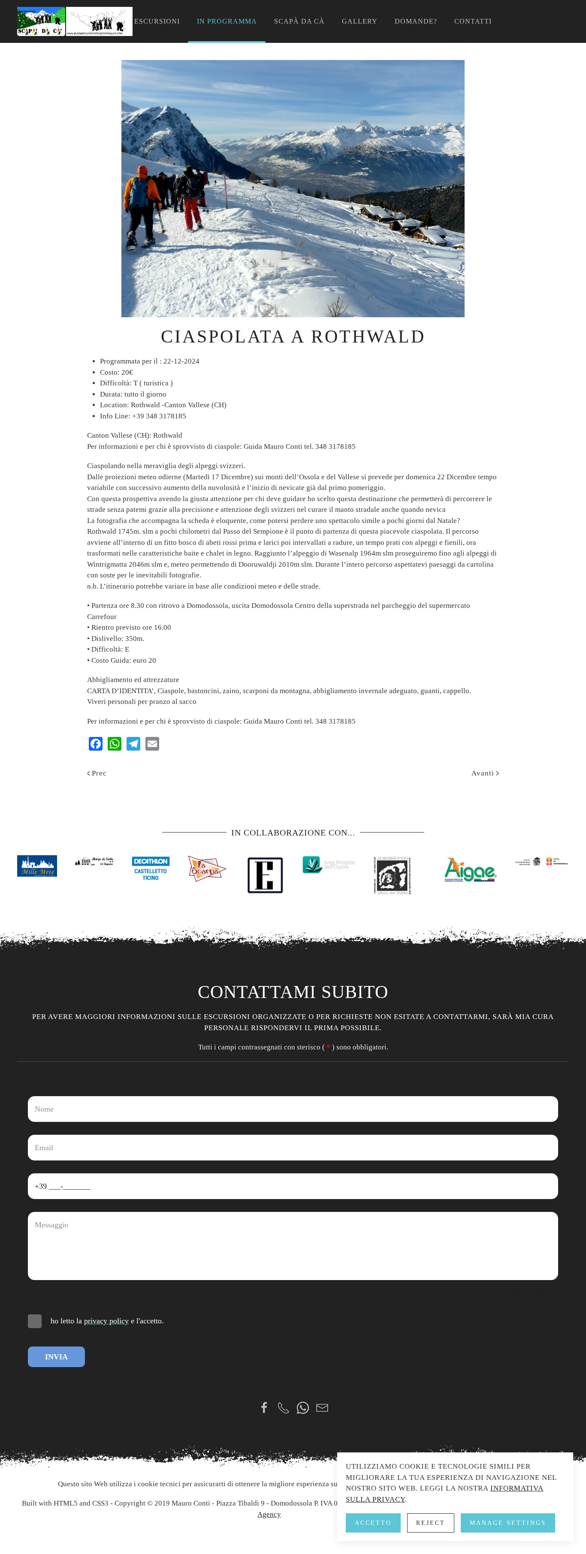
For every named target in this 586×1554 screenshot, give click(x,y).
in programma (227, 21)
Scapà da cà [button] (299, 21)
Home (106, 21)
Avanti (482, 773)
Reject (430, 1523)
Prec (99, 773)
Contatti (473, 21)
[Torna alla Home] (75, 21)
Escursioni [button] (157, 21)
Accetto (373, 1523)
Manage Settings (508, 1523)
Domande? (416, 21)
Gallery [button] (360, 21)
